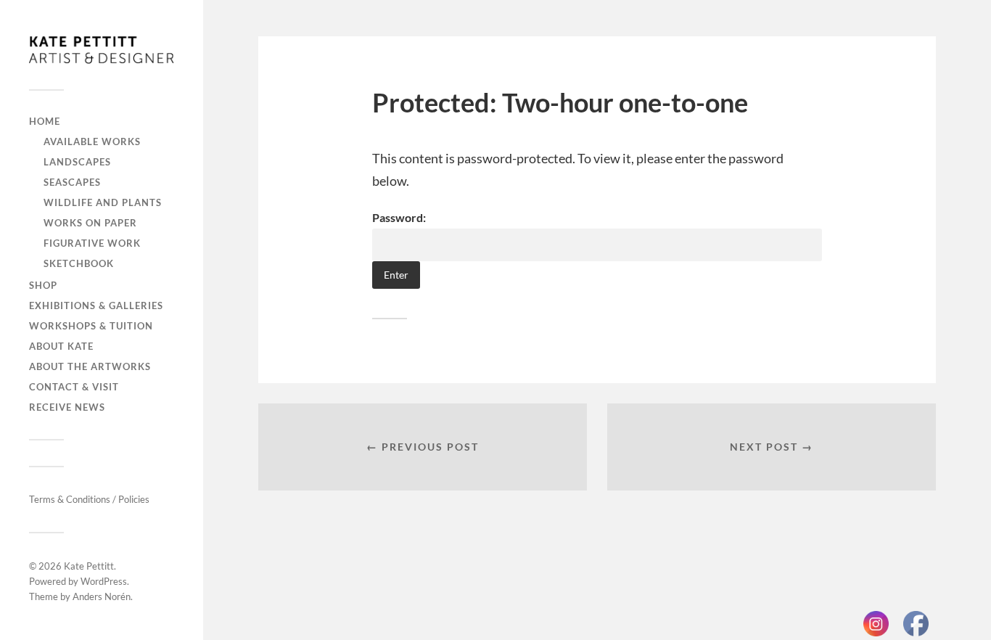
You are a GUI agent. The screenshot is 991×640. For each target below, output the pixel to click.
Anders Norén (102, 596)
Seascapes (72, 182)
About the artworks (90, 366)
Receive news (67, 407)
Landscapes (77, 162)
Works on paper (90, 223)
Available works (92, 141)
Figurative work (92, 243)
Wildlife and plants (103, 202)
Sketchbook (79, 263)
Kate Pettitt (89, 566)
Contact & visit (74, 387)
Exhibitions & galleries (96, 305)
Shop (43, 285)
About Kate (61, 346)
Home (44, 121)
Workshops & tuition (91, 326)
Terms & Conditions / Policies (89, 499)
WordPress (104, 581)
